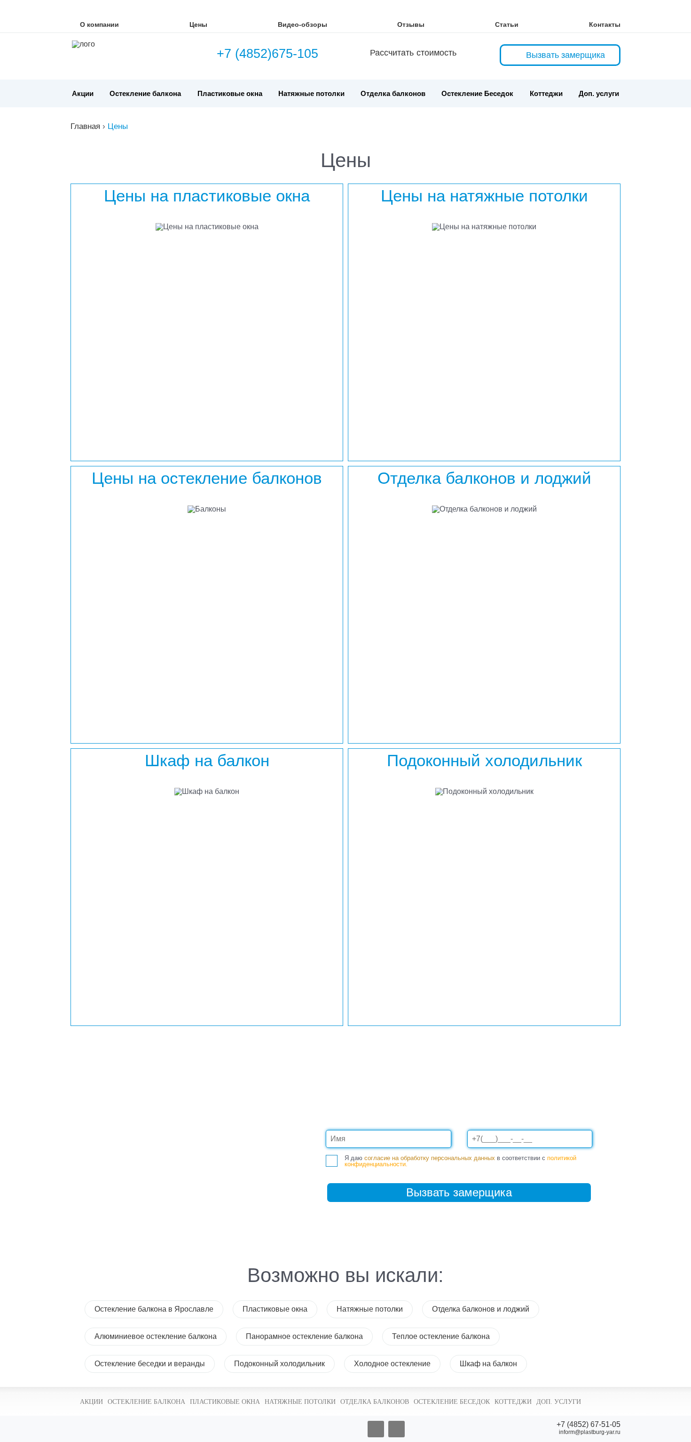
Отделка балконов (393, 93)
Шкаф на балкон (488, 1364)
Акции (83, 93)
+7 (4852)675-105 (267, 54)
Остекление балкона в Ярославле (153, 1309)
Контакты (604, 24)
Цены (198, 24)
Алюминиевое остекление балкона (155, 1336)
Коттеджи (546, 93)
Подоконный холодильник (279, 1364)
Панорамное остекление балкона (304, 1336)
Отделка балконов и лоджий (480, 1309)
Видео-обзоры (302, 24)
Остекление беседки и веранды (149, 1364)
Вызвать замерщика (565, 55)
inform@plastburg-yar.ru (589, 1432)
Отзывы (410, 24)
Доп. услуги (599, 93)
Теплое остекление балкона (441, 1336)
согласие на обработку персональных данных (429, 1158)
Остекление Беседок (477, 93)
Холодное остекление (392, 1364)
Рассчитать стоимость (413, 52)
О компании (99, 24)
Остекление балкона (145, 93)
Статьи (506, 24)
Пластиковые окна (229, 93)
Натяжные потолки (311, 93)
